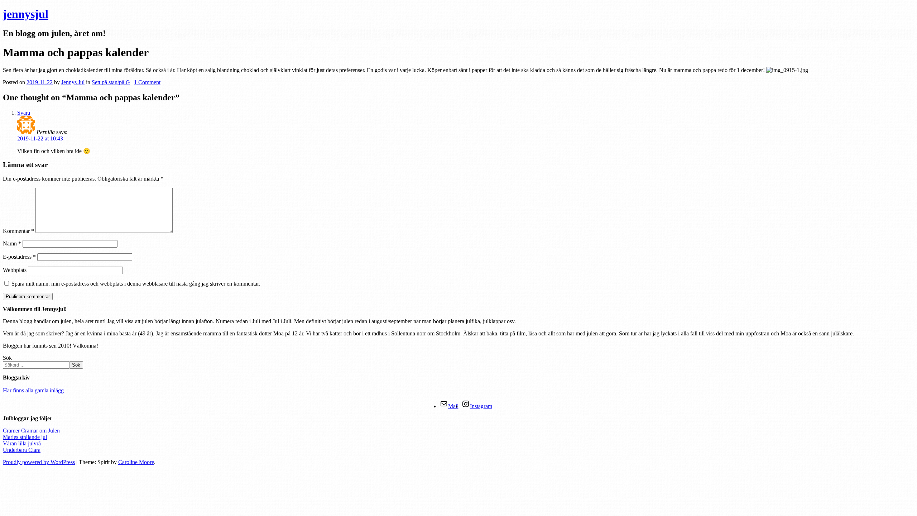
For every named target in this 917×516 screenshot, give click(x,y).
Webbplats (15, 270)
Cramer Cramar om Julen (31, 430)
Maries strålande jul (25, 437)
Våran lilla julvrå (22, 443)
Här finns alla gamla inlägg (33, 390)
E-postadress (19, 257)
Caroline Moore (136, 462)
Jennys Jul (73, 82)
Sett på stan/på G (111, 82)
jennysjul (25, 14)
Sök (7, 358)
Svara (23, 113)
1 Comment (147, 82)
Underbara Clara (21, 450)
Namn (12, 243)
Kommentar (18, 231)
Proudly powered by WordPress (39, 462)
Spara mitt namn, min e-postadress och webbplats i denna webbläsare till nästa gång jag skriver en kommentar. (135, 284)
